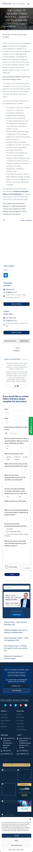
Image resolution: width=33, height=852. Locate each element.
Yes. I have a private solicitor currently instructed (16, 535)
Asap (7, 459)
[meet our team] (16, 607)
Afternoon (17, 457)
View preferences (16, 845)
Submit (12, 574)
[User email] (18, 386)
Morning (8, 457)
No (7, 448)
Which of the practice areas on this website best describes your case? (16, 465)
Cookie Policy (12, 849)
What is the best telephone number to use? (16, 428)
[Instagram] (26, 705)
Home (4, 24)
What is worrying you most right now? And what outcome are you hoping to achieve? (15, 543)
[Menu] (28, 4)
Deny (16, 840)
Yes (7, 446)
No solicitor (9, 529)
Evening (25, 457)
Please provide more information (15, 501)
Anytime (16, 459)
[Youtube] (21, 705)
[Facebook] (10, 705)
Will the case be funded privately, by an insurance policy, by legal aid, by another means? (16, 512)
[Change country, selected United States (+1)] (6, 433)
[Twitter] (15, 705)
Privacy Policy (20, 849)
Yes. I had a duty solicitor (13, 531)
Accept (16, 835)
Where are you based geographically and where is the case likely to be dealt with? (15, 477)
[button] (30, 819)
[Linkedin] (6, 275)
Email (6, 418)
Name (6, 409)
